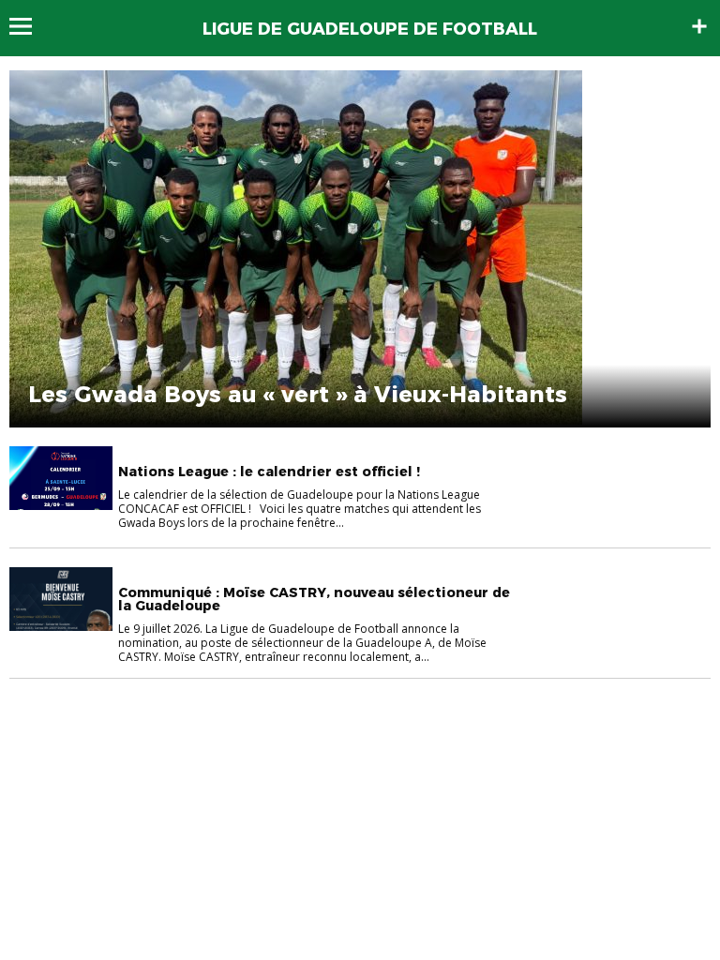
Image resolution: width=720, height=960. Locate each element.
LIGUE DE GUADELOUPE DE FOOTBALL (369, 29)
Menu (29, 26)
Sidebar (699, 26)
